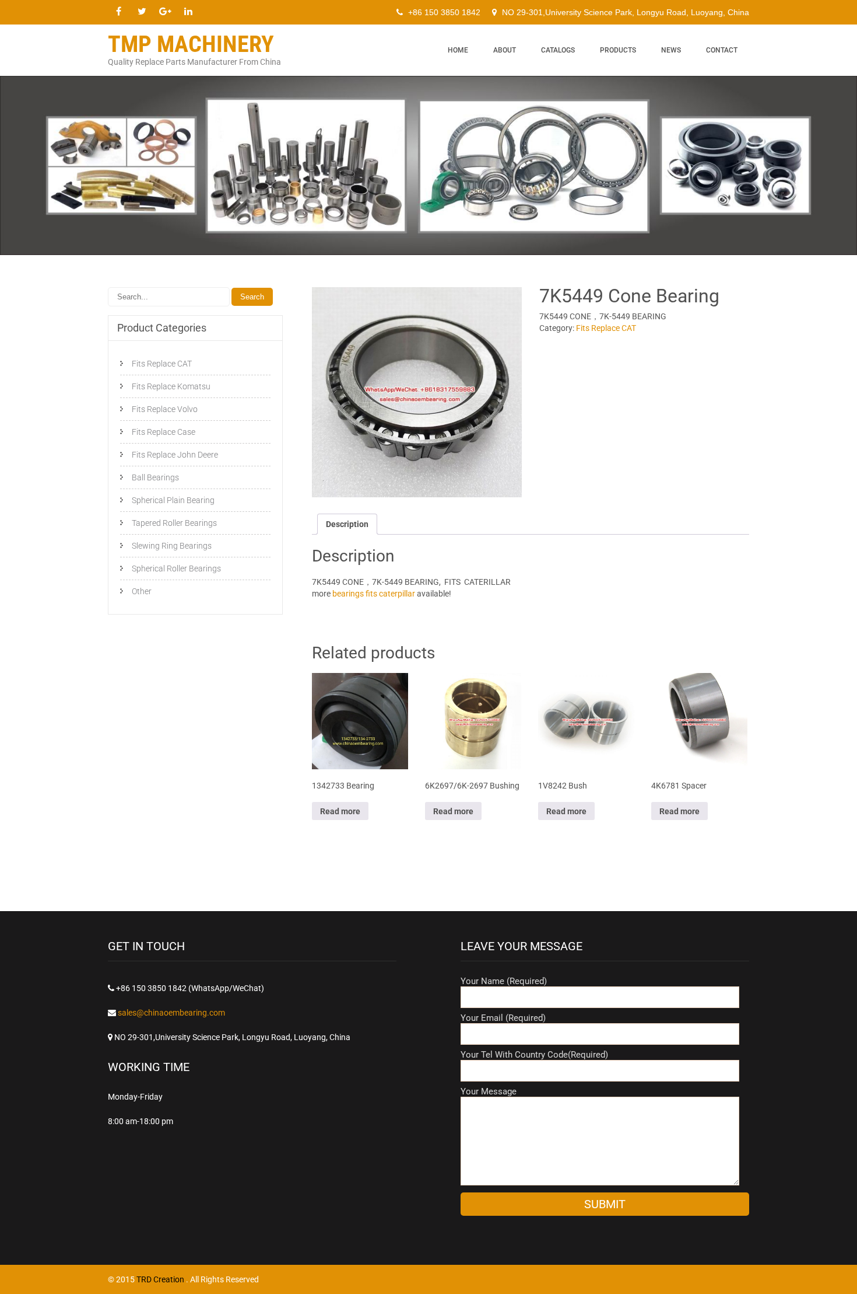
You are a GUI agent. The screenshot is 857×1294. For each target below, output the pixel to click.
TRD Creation (161, 1279)
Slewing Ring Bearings (172, 545)
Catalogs (558, 50)
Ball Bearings (155, 477)
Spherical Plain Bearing (173, 500)
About (504, 50)
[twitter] (141, 11)
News (671, 50)
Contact (721, 50)
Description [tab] (347, 524)
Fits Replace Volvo (165, 409)
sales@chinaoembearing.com (171, 1012)
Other (142, 591)
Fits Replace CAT (606, 328)
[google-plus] (164, 11)
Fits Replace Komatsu (171, 386)
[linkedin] (188, 11)
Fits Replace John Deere (175, 454)
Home (458, 50)
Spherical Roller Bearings (176, 568)
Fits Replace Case (163, 432)
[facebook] (118, 11)
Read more (340, 811)
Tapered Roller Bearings (174, 523)
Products (618, 50)
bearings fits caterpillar (373, 593)
